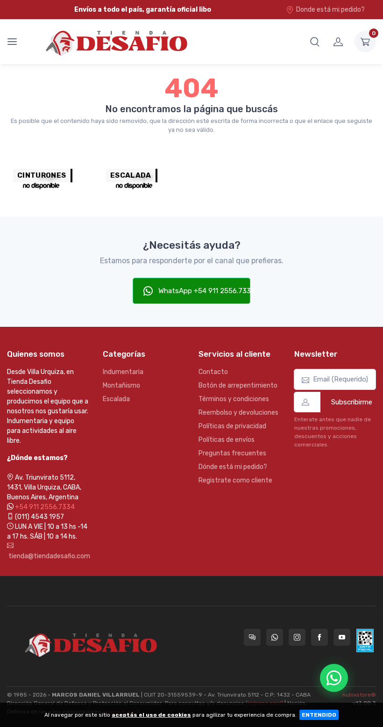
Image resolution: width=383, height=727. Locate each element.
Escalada (116, 399)
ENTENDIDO (319, 715)
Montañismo (121, 385)
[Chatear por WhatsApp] (334, 678)
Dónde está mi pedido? (233, 467)
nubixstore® (359, 694)
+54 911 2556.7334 (45, 507)
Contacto (213, 372)
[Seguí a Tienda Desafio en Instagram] (297, 637)
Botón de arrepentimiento (238, 385)
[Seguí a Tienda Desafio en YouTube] (341, 637)
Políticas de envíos (227, 440)
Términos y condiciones (234, 399)
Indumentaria (123, 372)
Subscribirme (351, 402)
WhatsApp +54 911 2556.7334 (203, 291)
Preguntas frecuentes (232, 453)
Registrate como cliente (235, 480)
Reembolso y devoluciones (238, 413)
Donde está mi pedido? (330, 10)
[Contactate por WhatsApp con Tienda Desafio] (274, 637)
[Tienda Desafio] (118, 41)
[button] (315, 41)
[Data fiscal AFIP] (365, 640)
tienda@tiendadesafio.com (48, 556)
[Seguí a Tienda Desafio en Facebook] (319, 637)
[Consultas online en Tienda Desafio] (252, 637)
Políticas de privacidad (232, 426)
